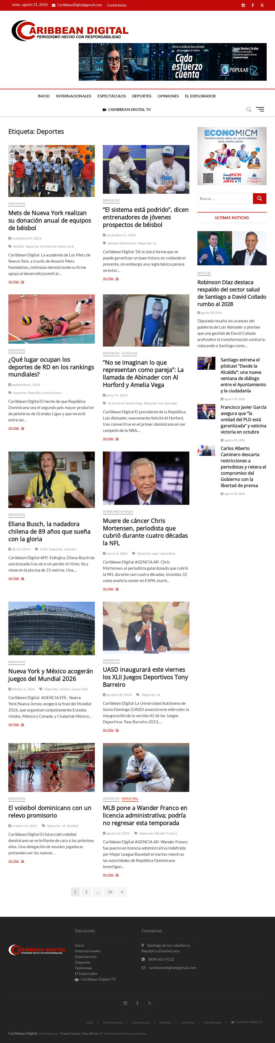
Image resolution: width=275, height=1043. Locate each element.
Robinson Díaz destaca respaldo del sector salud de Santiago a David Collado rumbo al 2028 (231, 293)
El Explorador (200, 96)
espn (155, 553)
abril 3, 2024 (20, 549)
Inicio (44, 96)
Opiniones (168, 96)
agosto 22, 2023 (118, 833)
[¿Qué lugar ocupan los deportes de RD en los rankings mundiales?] (51, 319)
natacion (70, 549)
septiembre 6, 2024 (25, 385)
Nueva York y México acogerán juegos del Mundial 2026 (50, 674)
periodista (168, 553)
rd (154, 243)
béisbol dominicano (122, 243)
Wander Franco (165, 833)
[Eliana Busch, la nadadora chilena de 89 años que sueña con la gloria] (51, 480)
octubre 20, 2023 (119, 695)
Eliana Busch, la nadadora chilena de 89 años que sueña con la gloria (49, 531)
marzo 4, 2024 (117, 553)
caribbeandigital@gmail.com (172, 967)
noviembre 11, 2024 (121, 235)
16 (111, 891)
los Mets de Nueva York (57, 246)
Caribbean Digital (22, 1033)
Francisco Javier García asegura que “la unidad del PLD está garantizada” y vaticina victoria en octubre (243, 419)
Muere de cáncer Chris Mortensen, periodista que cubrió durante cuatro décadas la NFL (145, 531)
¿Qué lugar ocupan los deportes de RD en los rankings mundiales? (51, 366)
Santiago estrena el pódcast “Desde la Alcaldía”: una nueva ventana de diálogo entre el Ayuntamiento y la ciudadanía (243, 375)
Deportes (142, 96)
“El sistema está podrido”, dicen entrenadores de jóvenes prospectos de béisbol (146, 216)
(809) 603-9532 (160, 959)
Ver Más (19, 282)
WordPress (90, 1033)
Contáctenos (116, 5)
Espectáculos (111, 96)
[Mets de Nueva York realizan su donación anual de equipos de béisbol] (51, 171)
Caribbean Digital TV (129, 109)
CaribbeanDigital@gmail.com (79, 5)
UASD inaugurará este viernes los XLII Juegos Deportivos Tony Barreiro (145, 676)
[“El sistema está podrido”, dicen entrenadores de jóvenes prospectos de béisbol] (146, 169)
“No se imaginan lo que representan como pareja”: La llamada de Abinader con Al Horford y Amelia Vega (143, 373)
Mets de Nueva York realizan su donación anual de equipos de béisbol (49, 220)
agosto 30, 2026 (211, 312)
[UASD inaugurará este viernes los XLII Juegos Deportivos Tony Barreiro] (146, 628)
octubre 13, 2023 (24, 826)
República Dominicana (44, 393)
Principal (130, 799)
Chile (44, 549)
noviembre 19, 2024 (26, 238)
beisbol (18, 246)
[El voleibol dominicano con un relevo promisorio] (51, 767)
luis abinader (168, 403)
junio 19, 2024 (117, 395)
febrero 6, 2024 (23, 689)
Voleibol (73, 826)
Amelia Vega (134, 403)
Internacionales (73, 96)
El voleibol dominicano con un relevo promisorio (50, 811)
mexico (64, 689)
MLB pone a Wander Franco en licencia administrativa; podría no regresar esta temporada (145, 815)
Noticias (129, 353)
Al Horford (116, 403)
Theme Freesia (70, 1033)
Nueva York (79, 689)
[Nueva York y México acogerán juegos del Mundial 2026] (51, 628)
